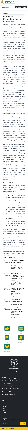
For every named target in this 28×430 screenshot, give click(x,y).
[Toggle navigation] (25, 2)
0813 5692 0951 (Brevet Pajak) (11, 388)
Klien (4, 410)
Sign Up (23, 423)
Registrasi (18, 7)
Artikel (4, 404)
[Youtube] (16, 372)
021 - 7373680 (7, 383)
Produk (5, 406)
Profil (4, 408)
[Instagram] (13, 372)
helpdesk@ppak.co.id (9, 394)
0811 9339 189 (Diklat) (9, 386)
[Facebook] (11, 372)
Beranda (5, 402)
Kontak (4, 412)
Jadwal (24, 7)
